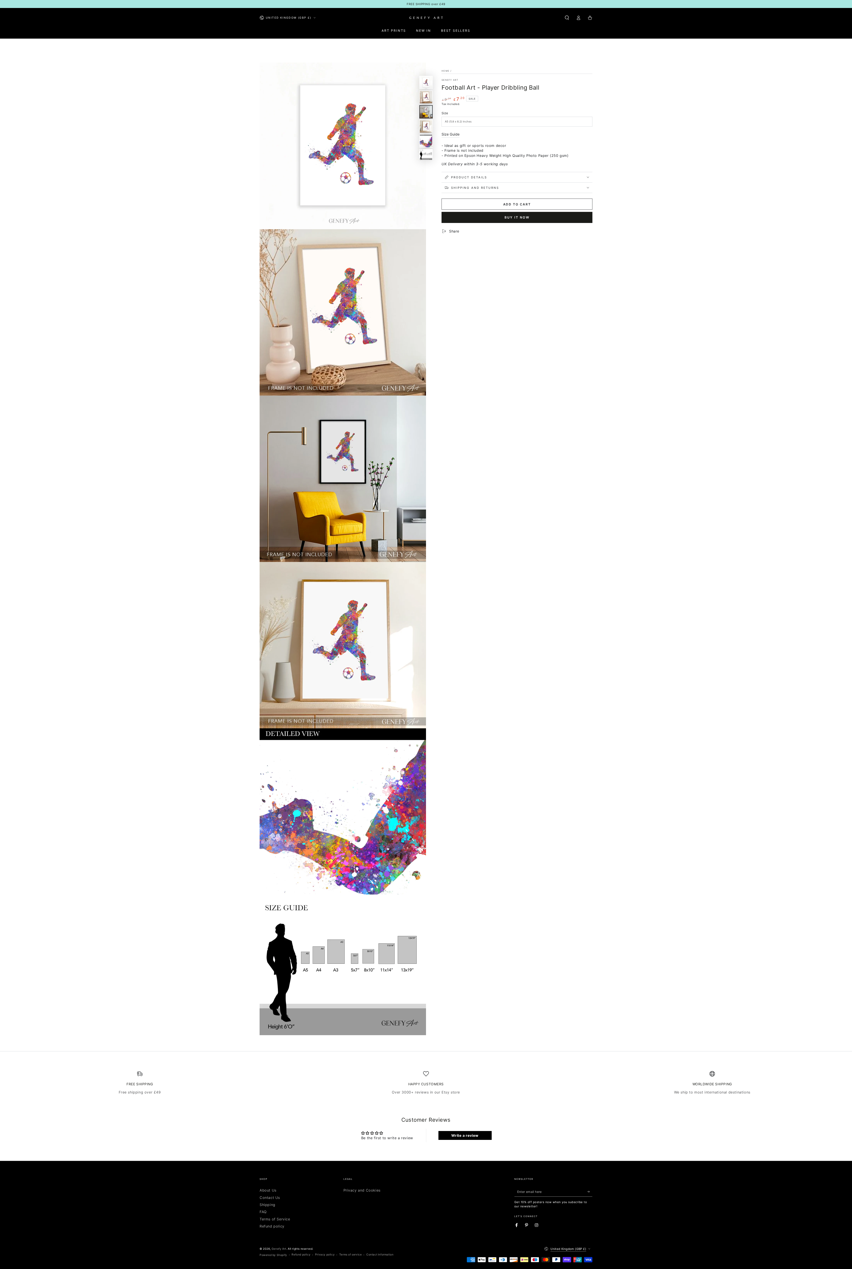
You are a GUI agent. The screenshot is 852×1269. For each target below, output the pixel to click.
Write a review (464, 1135)
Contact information (379, 1254)
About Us (268, 1190)
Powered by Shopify (273, 1255)
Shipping (267, 1204)
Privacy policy (325, 1254)
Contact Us (270, 1197)
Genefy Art (450, 80)
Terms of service (350, 1254)
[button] (567, 18)
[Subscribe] (589, 1191)
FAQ (263, 1212)
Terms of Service (275, 1219)
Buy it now (517, 217)
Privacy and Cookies (362, 1190)
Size (445, 113)
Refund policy (272, 1226)
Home (445, 70)
